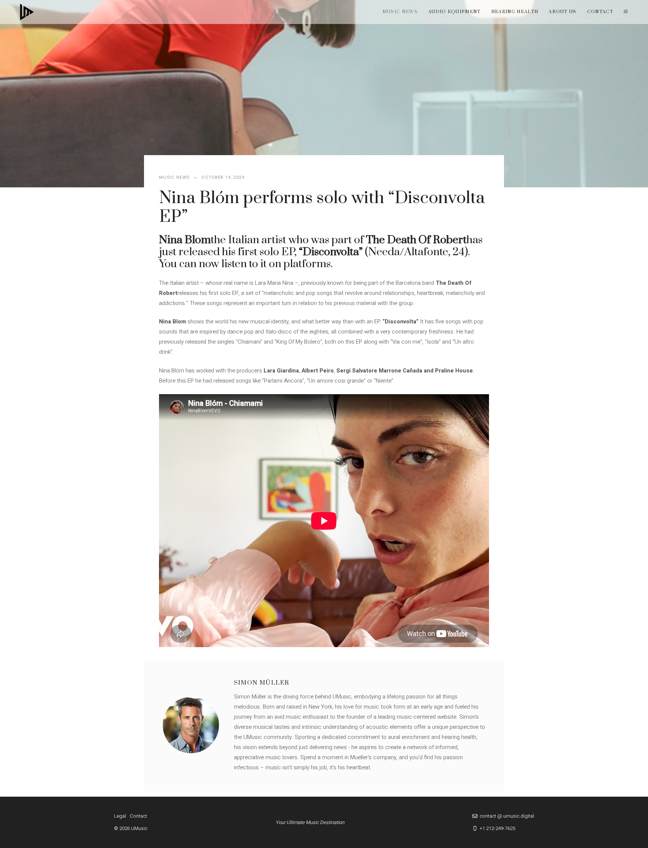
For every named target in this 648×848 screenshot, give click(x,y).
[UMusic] (27, 12)
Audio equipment (454, 12)
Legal (120, 816)
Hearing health (514, 12)
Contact (600, 12)
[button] (625, 12)
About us (563, 12)
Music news (400, 12)
